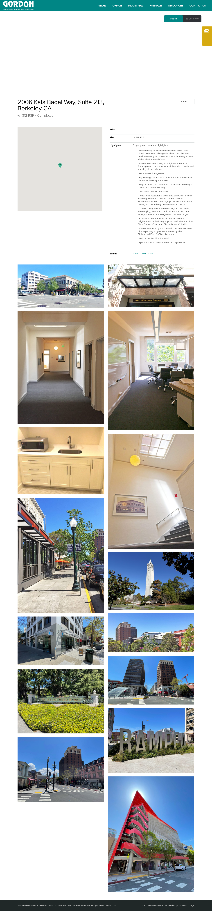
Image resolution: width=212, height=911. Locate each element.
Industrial (135, 5)
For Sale (155, 5)
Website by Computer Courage (181, 905)
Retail (102, 5)
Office (117, 5)
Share (184, 101)
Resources (175, 5)
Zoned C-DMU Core (143, 253)
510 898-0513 (64, 905)
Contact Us (197, 5)
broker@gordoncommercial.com (102, 905)
